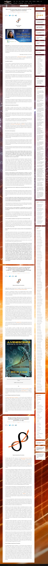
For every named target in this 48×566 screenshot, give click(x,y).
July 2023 (38, 276)
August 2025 (38, 246)
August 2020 (38, 323)
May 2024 (38, 266)
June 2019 (38, 344)
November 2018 (39, 354)
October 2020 (39, 320)
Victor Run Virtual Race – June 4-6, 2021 (40, 442)
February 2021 (39, 314)
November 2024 (39, 257)
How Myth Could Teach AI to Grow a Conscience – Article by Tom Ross (40, 166)
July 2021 (38, 306)
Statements (38, 430)
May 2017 (38, 381)
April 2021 (38, 311)
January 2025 (38, 254)
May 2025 (38, 249)
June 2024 (38, 264)
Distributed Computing (40, 406)
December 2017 (39, 371)
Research (38, 426)
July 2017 (38, 378)
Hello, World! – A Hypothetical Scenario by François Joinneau (40, 119)
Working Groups (39, 437)
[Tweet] (10, 15)
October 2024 (39, 258)
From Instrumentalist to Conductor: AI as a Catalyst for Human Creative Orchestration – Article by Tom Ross (40, 184)
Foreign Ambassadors (40, 409)
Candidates (34, 1)
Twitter (29, 3)
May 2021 (38, 309)
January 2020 (38, 333)
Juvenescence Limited (25, 388)
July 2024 (38, 263)
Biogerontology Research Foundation (12, 397)
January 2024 (38, 270)
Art (37, 400)
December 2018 (39, 353)
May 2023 (38, 278)
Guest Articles (39, 412)
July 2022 (38, 291)
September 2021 (39, 303)
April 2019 (38, 347)
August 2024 (38, 261)
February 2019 (39, 350)
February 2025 (39, 252)
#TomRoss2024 (39, 82)
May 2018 (38, 363)
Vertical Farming (39, 69)
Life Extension (39, 58)
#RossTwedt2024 (39, 83)
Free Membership (20, 3)
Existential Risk (39, 72)
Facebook (25, 3)
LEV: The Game (38, 52)
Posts (17, 1)
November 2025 (39, 242)
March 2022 (38, 294)
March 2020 (38, 330)
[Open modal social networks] (15, 15)
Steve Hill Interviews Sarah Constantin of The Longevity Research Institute (18, 10)
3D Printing (38, 67)
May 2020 (38, 327)
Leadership (26, 1)
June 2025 (38, 248)
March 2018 (38, 366)
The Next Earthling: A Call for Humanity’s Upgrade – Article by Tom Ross (40, 162)
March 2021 (38, 312)
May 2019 (38, 345)
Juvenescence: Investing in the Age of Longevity (20, 289)
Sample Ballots (39, 427)
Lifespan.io (29, 463)
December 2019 (39, 335)
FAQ (41, 1)
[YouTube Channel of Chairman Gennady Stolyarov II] (42, 15)
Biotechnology (39, 63)
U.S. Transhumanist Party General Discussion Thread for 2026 (40, 210)
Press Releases (39, 424)
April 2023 (38, 279)
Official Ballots (39, 418)
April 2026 (38, 236)
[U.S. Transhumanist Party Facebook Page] (37, 15)
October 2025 (39, 243)
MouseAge (23, 459)
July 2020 (38, 324)
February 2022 (39, 296)
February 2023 (39, 282)
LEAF (24, 46)
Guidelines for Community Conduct (40, 43)
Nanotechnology (39, 64)
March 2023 (38, 281)
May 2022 (38, 293)
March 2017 (38, 384)
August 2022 (38, 290)
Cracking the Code (18, 322)
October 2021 (39, 302)
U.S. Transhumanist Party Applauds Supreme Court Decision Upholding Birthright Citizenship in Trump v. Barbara (40, 105)
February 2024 (39, 269)
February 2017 (39, 386)
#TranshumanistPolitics (40, 81)
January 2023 (38, 284)
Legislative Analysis (39, 417)
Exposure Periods (39, 408)
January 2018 (38, 369)
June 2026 (38, 233)
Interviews (38, 415)
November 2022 (39, 287)
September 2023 (39, 273)
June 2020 (38, 326)
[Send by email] (13, 15)
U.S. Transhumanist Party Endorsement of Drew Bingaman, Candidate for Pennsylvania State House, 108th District (40, 148)
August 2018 (38, 359)
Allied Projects (39, 397)
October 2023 (39, 272)
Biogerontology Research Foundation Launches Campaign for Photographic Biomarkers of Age (18, 419)
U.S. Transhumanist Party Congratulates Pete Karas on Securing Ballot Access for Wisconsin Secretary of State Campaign (40, 110)
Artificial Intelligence (40, 59)
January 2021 (38, 315)
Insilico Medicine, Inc (24, 390)
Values (20, 1)
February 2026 (39, 237)
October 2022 (39, 288)
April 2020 (38, 329)
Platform (23, 1)
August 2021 (38, 305)
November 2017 (39, 372)
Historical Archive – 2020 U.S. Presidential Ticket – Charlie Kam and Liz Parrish (40, 448)
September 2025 (39, 245)
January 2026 (38, 239)
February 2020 (39, 332)
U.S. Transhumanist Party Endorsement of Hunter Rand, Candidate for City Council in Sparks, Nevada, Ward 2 (40, 189)
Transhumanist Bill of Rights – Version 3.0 (39, 27)
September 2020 (39, 321)
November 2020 (39, 318)
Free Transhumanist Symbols (39, 38)
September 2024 (39, 260)
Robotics (38, 62)
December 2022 (39, 285)
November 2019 (39, 336)
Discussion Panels (39, 405)
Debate (38, 403)
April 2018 (38, 365)
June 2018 (38, 362)
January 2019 (38, 351)
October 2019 (39, 338)
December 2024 (39, 255)
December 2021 (39, 299)
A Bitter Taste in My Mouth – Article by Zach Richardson (40, 100)
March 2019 (38, 348)
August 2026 (38, 230)
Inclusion (38, 414)
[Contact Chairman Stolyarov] (37, 17)
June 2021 (38, 308)
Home (14, 1)
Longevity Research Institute (21, 56)
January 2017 (38, 387)
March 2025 (38, 251)
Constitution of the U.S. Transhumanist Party (40, 22)
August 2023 (38, 275)
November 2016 (39, 390)
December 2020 (39, 317)
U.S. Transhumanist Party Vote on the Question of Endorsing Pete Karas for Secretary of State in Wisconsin (40, 143)
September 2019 (39, 339)
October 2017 (39, 374)
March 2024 (38, 267)
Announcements (39, 399)
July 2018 (38, 360)
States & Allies (15, 3)
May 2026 (38, 234)
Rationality (38, 73)
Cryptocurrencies (39, 68)
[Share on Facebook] (6, 15)
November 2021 (39, 300)
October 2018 (39, 356)
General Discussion (39, 411)
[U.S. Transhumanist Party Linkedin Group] (40, 15)
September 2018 (39, 357)
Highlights (38, 1)
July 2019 (38, 342)
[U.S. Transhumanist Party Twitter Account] (38, 15)
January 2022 (38, 297)
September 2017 (39, 375)
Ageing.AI (24, 493)
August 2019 (38, 341)
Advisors (30, 1)
